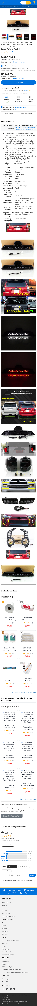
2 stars (3, 858)
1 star (3, 860)
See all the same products (28, 799)
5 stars (3, 851)
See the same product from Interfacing (24, 692)
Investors (4, 911)
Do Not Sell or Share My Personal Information (15, 972)
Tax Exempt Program (8, 955)
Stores (4, 926)
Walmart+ (5, 931)
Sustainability (6, 913)
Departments (8, 7)
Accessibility (5, 949)
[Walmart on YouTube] (10, 989)
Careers (4, 905)
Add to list (10, 113)
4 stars (3, 853)
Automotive (18, 128)
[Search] (28, 2)
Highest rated (24, 867)
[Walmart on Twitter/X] (7, 989)
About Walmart (6, 902)
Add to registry (27, 113)
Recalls (4, 946)
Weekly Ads (26, 893)
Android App (5, 982)
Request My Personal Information (11, 969)
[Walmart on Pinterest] (14, 989)
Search (32, 875)
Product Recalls (6, 952)
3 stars (3, 856)
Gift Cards (5, 934)
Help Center (30, 890)
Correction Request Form (12, 816)
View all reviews (8, 845)
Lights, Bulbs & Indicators (29, 128)
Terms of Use (6, 961)
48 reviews (15, 52)
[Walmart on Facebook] (3, 989)
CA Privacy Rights (7, 967)
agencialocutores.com (21, 66)
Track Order (13, 893)
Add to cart (18, 82)
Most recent (12, 867)
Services (16, 7)
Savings (24, 7)
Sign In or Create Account (13, 890)
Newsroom (5, 908)
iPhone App (5, 979)
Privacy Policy (6, 964)
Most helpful (6, 871)
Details (16, 109)
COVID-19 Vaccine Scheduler (10, 941)
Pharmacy (5, 943)
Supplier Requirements (8, 916)
